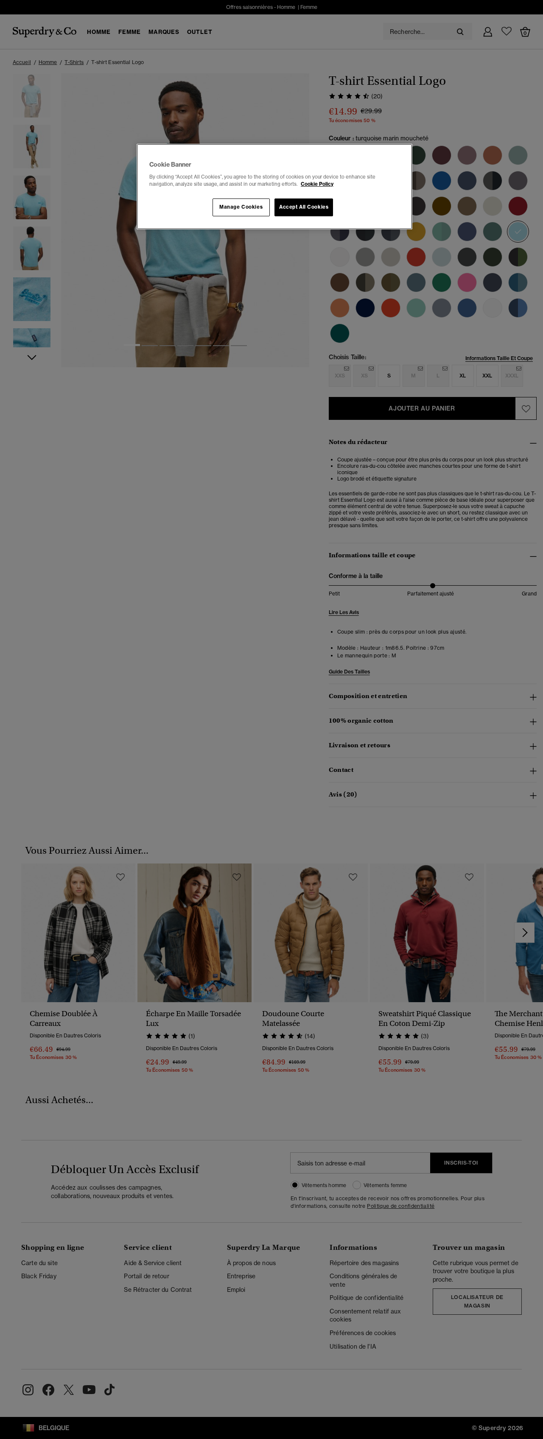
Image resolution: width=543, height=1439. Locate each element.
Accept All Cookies (303, 207)
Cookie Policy (317, 184)
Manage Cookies (241, 207)
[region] (274, 186)
